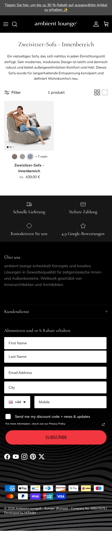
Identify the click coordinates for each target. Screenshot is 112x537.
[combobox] (17, 402)
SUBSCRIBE (56, 437)
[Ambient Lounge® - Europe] (56, 24)
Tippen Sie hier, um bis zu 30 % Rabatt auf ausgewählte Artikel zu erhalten (56, 7)
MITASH (30, 513)
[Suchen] (17, 24)
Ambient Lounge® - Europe (35, 508)
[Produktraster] (97, 92)
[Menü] (5, 24)
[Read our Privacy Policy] (103, 424)
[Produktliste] (105, 92)
